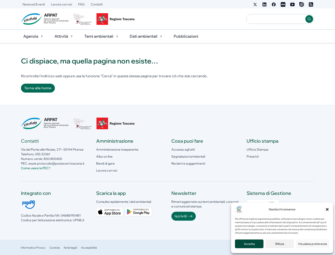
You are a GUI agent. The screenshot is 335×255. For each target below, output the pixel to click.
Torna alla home (38, 88)
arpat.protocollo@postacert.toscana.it (56, 163)
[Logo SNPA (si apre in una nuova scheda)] (82, 19)
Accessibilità (89, 247)
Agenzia (30, 36)
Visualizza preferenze (312, 244)
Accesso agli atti (183, 149)
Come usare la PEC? (35, 168)
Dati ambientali (143, 36)
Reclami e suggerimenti (188, 163)
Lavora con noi (61, 4)
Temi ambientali (98, 36)
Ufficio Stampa (257, 149)
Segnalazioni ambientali (188, 156)
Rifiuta (279, 244)
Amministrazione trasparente (117, 149)
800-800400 (53, 159)
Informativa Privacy (33, 247)
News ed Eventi (33, 4)
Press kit (253, 156)
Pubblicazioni (186, 36)
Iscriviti (181, 216)
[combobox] (276, 19)
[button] (327, 209)
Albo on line (104, 156)
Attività (61, 36)
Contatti (97, 4)
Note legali (70, 247)
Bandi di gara (105, 163)
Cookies (54, 247)
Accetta (249, 244)
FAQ (81, 4)
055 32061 (42, 154)
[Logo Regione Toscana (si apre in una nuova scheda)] (116, 19)
